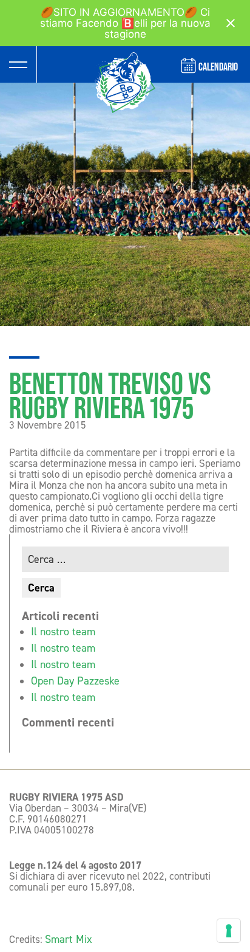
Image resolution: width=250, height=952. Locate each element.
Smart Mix (68, 939)
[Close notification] (230, 23)
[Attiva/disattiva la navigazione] (18, 64)
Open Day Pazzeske (75, 681)
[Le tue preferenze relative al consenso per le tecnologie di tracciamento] (228, 930)
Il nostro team (63, 631)
